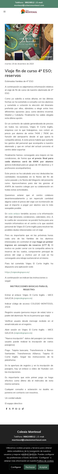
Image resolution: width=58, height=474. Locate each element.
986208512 (30, 2)
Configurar (16, 467)
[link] (29, 11)
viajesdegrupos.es (23, 298)
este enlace (14, 213)
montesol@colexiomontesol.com (29, 5)
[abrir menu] (4, 11)
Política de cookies (45, 461)
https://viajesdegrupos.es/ (17, 272)
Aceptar (43, 467)
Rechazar (30, 467)
